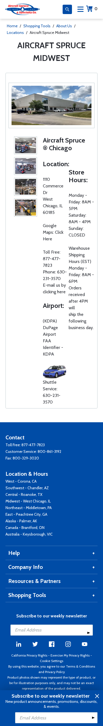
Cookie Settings (51, 661)
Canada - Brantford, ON (24, 527)
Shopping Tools (37, 25)
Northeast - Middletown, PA (28, 507)
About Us (64, 25)
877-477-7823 (33, 444)
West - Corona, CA (21, 481)
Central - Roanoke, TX (23, 494)
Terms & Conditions (80, 666)
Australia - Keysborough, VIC (29, 534)
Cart (96, 8)
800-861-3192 (49, 451)
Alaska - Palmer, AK (21, 520)
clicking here (54, 291)
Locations (15, 32)
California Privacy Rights (29, 655)
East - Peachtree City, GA (26, 514)
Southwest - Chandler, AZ (27, 487)
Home (12, 25)
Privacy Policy (55, 672)
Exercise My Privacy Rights (70, 655)
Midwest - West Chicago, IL (28, 501)
